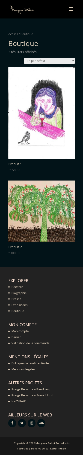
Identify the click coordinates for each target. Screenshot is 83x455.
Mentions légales (24, 369)
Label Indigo (58, 448)
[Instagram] (32, 423)
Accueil (13, 34)
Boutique (18, 311)
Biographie (19, 293)
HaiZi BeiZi (19, 401)
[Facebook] (12, 423)
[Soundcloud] (41, 423)
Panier (16, 337)
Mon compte (20, 331)
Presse (16, 299)
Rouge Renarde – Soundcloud (32, 395)
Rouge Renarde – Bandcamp (31, 389)
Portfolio (18, 287)
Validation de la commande (31, 343)
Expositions (20, 305)
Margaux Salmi (45, 443)
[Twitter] (22, 423)
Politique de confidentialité (30, 363)
